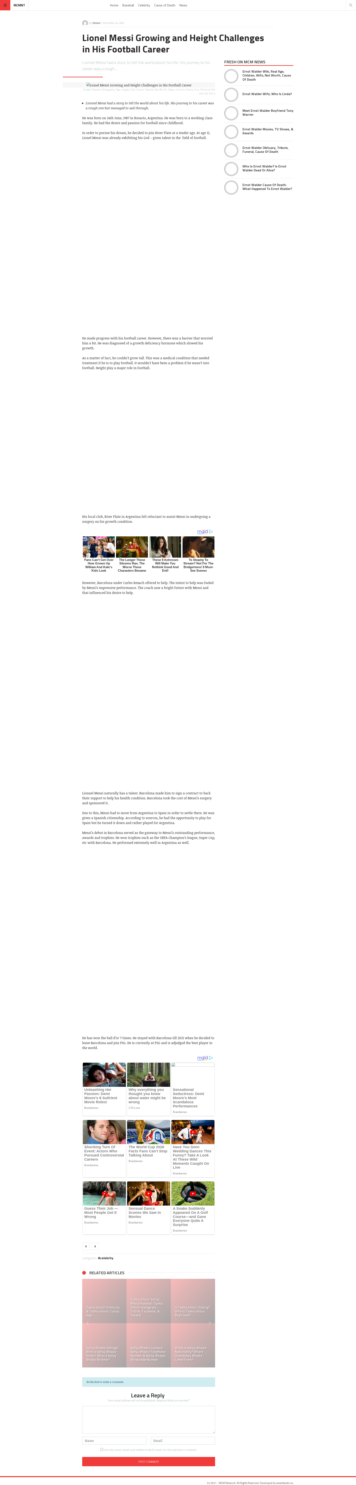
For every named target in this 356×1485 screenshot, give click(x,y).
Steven (96, 23)
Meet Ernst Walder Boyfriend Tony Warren (267, 112)
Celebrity (144, 5)
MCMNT (19, 5)
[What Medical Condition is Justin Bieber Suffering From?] (167, 1345)
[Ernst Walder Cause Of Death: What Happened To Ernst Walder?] (231, 187)
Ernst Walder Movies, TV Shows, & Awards (267, 131)
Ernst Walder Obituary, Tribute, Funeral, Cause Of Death (265, 149)
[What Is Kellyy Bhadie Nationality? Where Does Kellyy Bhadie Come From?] (123, 1345)
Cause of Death (164, 5)
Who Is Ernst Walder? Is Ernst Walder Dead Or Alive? (264, 168)
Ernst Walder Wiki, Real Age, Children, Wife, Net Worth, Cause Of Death (266, 75)
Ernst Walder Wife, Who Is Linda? (267, 93)
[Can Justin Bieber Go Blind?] (167, 1301)
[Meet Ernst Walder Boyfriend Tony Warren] (231, 113)
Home (114, 5)
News (183, 5)
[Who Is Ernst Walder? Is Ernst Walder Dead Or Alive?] (231, 169)
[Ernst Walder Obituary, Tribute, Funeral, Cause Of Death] (231, 150)
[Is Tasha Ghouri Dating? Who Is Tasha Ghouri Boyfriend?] (123, 1301)
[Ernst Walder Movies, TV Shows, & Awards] (231, 132)
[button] (87, 1323)
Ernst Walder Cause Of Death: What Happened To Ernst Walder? (267, 186)
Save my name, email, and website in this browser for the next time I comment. (150, 1450)
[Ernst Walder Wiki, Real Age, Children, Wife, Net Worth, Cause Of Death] (231, 76)
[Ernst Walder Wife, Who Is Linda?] (231, 95)
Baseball (128, 5)
